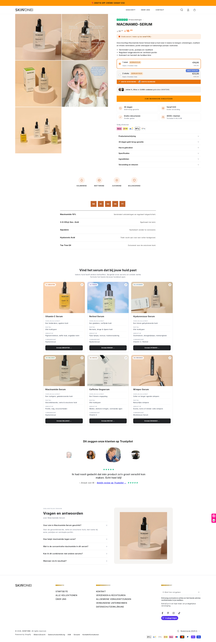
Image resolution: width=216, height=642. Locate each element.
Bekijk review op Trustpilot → (95, 483)
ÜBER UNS (61, 599)
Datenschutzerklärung (56, 634)
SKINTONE (26, 631)
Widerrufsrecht (39, 634)
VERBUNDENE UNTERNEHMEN (111, 603)
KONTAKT (101, 591)
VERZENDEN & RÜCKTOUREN (111, 595)
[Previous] (69, 454)
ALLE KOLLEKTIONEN (66, 595)
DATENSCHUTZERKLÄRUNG (110, 607)
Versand (77, 634)
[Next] (147, 454)
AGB (69, 634)
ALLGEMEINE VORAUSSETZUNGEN (113, 599)
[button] (181, 10)
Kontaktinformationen (90, 634)
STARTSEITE (62, 591)
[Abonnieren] (199, 592)
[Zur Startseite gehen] (24, 10)
